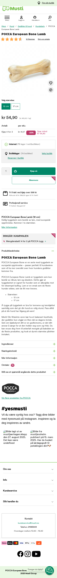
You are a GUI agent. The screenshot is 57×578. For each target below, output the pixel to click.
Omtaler (8, 365)
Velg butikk (47, 153)
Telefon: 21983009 (28, 527)
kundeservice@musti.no (28, 523)
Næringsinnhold (9, 351)
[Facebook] (20, 554)
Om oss (7, 469)
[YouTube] (36, 554)
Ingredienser (8, 344)
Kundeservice (10, 491)
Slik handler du (10, 502)
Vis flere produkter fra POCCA (16, 398)
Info (5, 480)
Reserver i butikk (16, 158)
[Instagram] (27, 554)
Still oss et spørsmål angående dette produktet (24, 372)
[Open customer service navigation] (50, 571)
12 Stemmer (30, 39)
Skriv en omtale (44, 39)
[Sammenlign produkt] (51, 90)
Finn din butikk (48, 3)
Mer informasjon (9, 227)
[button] (15, 442)
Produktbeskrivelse (10, 251)
